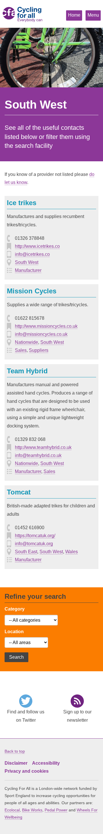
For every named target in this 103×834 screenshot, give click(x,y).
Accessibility (46, 763)
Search (16, 657)
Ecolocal (12, 810)
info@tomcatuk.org (34, 543)
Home (74, 15)
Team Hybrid (27, 371)
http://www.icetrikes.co (37, 246)
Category (15, 609)
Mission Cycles (31, 291)
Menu (93, 15)
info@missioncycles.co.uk (41, 334)
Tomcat (19, 492)
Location (14, 631)
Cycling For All (21, 16)
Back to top (15, 751)
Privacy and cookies (27, 771)
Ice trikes (21, 203)
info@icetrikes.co (32, 254)
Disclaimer (16, 763)
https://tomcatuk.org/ (35, 535)
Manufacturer (28, 270)
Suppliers (38, 350)
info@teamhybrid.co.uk (38, 455)
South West (26, 262)
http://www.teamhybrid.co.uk (43, 447)
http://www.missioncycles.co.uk (46, 326)
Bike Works (32, 810)
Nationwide (26, 342)
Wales (71, 551)
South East (26, 551)
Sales (21, 350)
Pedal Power (56, 810)
